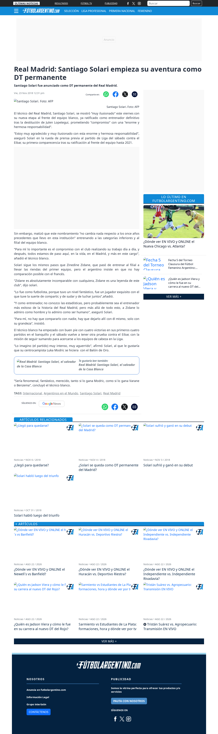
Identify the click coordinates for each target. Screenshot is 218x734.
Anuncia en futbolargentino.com (46, 689)
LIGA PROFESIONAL (93, 11)
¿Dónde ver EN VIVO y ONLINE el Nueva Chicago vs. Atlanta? (168, 243)
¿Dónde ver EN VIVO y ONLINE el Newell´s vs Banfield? (39, 571)
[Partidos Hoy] (139, 3)
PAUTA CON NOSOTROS (129, 701)
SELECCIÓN (71, 11)
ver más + (173, 296)
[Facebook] (128, 3)
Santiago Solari (91, 393)
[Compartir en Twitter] (124, 406)
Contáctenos (38, 712)
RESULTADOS (61, 3)
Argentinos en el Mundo (61, 393)
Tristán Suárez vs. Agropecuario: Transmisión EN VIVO (170, 626)
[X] (133, 3)
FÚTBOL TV (86, 3)
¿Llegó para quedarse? (31, 465)
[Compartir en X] (125, 94)
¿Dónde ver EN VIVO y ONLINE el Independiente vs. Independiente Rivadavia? (169, 574)
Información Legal (38, 697)
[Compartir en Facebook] (116, 94)
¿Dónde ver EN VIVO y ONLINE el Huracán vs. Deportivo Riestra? (104, 571)
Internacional (32, 393)
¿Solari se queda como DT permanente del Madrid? (108, 467)
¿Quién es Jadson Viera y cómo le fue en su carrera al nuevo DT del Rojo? (184, 284)
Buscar (196, 3)
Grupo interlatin (36, 704)
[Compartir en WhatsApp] (106, 94)
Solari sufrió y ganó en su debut (168, 465)
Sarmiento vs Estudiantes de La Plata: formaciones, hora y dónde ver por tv (108, 626)
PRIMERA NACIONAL (122, 11)
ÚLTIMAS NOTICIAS (26, 3)
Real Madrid (111, 393)
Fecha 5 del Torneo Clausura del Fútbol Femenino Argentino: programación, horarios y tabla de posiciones (183, 267)
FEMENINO (145, 11)
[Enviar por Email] (135, 94)
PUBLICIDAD (111, 3)
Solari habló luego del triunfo (36, 515)
